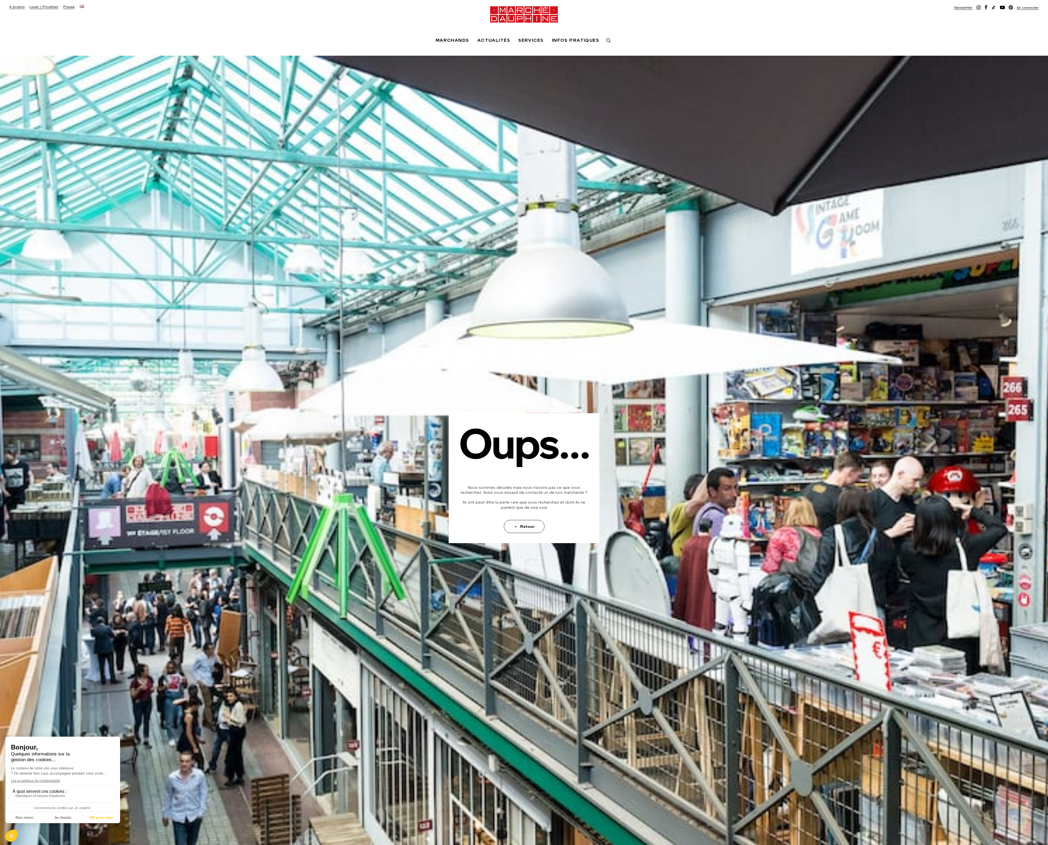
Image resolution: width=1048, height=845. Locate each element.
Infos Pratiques (575, 40)
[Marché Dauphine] (524, 14)
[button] (963, 7)
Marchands (452, 40)
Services (531, 40)
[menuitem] (16, 7)
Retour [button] (527, 526)
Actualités (493, 40)
